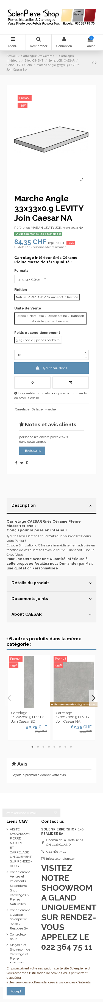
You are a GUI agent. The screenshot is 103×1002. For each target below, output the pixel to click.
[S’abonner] (55, 813)
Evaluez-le (33, 451)
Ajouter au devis (55, 368)
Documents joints (30, 598)
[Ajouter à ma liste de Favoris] (32, 383)
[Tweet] (21, 463)
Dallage (37, 409)
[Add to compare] (70, 383)
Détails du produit (30, 582)
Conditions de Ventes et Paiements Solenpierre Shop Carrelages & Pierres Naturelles (20, 888)
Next (93, 698)
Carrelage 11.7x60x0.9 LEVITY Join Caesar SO (27, 717)
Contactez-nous (18, 937)
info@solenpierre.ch (61, 859)
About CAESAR (27, 614)
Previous (9, 698)
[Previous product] (93, 62)
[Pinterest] (27, 463)
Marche (50, 409)
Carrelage (22, 409)
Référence (22, 228)
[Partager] (16, 463)
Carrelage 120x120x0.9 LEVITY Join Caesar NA (73, 717)
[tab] (51, 506)
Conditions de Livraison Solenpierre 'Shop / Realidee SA (20, 919)
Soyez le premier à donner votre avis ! (39, 775)
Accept (16, 991)
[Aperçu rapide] (35, 706)
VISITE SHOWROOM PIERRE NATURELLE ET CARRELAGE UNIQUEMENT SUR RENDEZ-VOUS (21, 847)
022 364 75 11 (56, 851)
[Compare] (29, 706)
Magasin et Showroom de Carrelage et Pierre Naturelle (20, 954)
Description (24, 505)
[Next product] (95, 62)
